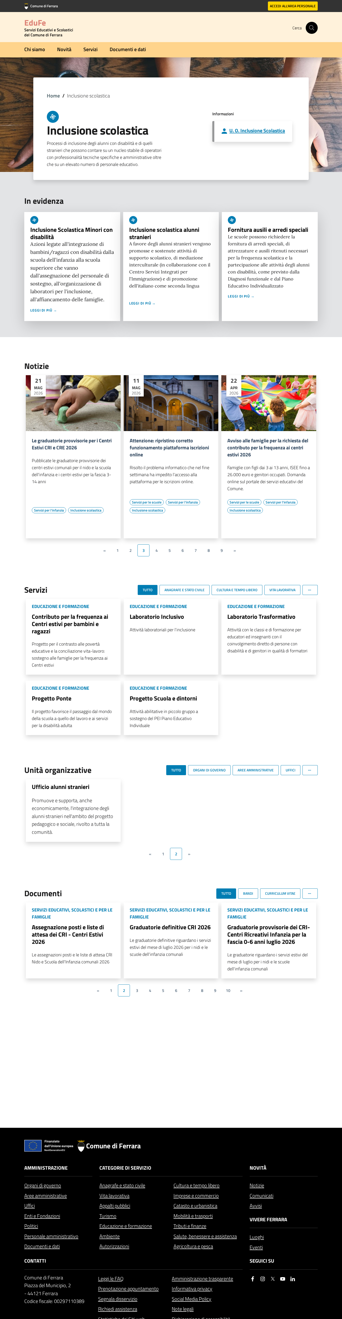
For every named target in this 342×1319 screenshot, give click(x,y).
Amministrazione (46, 1168)
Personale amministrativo (51, 1236)
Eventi (256, 1247)
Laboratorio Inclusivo (157, 616)
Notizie (257, 1185)
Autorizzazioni (114, 1246)
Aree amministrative (45, 1195)
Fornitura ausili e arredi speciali (268, 229)
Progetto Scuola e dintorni (163, 698)
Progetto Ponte (51, 698)
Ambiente (109, 1236)
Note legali (183, 1309)
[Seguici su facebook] (253, 1279)
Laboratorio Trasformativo (261, 616)
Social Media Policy (191, 1299)
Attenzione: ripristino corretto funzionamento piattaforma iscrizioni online (169, 447)
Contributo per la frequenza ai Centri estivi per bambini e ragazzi (70, 624)
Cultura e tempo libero (197, 1185)
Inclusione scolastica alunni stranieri (164, 233)
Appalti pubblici (114, 1205)
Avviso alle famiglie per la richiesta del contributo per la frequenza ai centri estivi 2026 (267, 447)
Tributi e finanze (190, 1226)
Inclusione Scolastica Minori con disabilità (71, 233)
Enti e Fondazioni (42, 1216)
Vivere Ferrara (268, 1219)
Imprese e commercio (196, 1195)
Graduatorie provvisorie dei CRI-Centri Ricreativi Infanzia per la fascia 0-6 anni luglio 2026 (268, 934)
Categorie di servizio (125, 1168)
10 (228, 990)
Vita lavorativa (114, 1195)
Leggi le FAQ (110, 1278)
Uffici (29, 1205)
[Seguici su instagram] (263, 1279)
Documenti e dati (128, 49)
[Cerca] (312, 28)
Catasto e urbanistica (195, 1205)
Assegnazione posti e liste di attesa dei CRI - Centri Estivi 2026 (68, 934)
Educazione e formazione (125, 1226)
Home (53, 95)
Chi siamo (34, 49)
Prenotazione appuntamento (128, 1288)
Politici (31, 1226)
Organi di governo (42, 1185)
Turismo (107, 1216)
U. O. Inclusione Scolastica (257, 130)
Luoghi (257, 1237)
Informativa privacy (192, 1288)
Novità (64, 49)
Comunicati (261, 1195)
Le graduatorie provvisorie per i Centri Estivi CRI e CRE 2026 (72, 444)
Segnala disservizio (117, 1299)
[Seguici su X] (273, 1279)
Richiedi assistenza (117, 1309)
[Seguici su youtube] (283, 1279)
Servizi (90, 49)
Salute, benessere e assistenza (205, 1236)
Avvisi (256, 1205)
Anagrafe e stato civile (122, 1185)
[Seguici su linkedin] (293, 1279)
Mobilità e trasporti (193, 1216)
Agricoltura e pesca (193, 1246)
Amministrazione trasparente (202, 1278)
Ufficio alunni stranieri (60, 786)
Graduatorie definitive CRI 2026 (170, 927)
